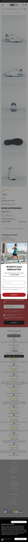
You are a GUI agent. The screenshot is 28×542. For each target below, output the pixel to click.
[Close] (25, 245)
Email (4, 279)
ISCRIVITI (14, 295)
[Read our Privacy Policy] (24, 289)
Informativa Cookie (13, 534)
